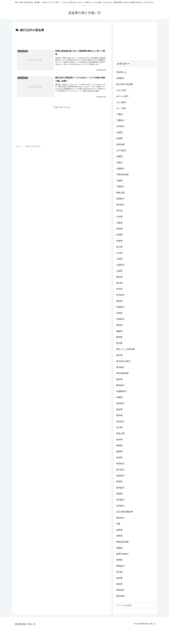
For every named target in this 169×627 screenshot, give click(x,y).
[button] (152, 605)
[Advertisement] (62, 39)
